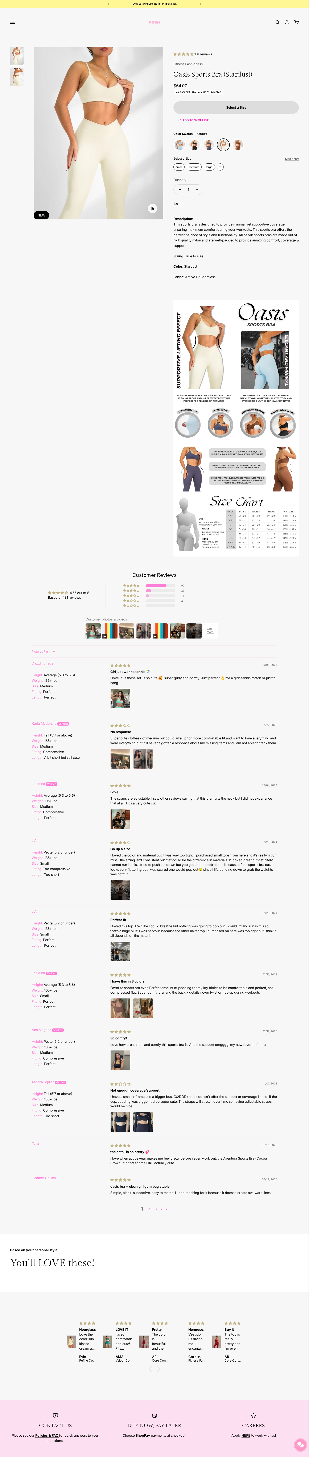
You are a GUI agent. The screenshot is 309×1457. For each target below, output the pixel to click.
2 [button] (149, 1209)
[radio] (179, 144)
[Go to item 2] (17, 77)
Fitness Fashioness (188, 64)
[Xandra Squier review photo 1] (120, 1122)
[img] (120, 665)
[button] (183, 54)
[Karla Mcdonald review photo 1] (120, 759)
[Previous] (108, 4)
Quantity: (180, 180)
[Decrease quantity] (180, 190)
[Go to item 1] (17, 56)
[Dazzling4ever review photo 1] (120, 698)
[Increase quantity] (197, 190)
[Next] (201, 4)
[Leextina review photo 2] (143, 1008)
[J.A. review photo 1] (120, 890)
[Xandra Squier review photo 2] (143, 1122)
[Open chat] (300, 1445)
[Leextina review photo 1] (120, 819)
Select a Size (182, 158)
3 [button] (156, 1209)
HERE (246, 1435)
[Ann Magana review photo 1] (120, 1060)
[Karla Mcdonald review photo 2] (143, 759)
